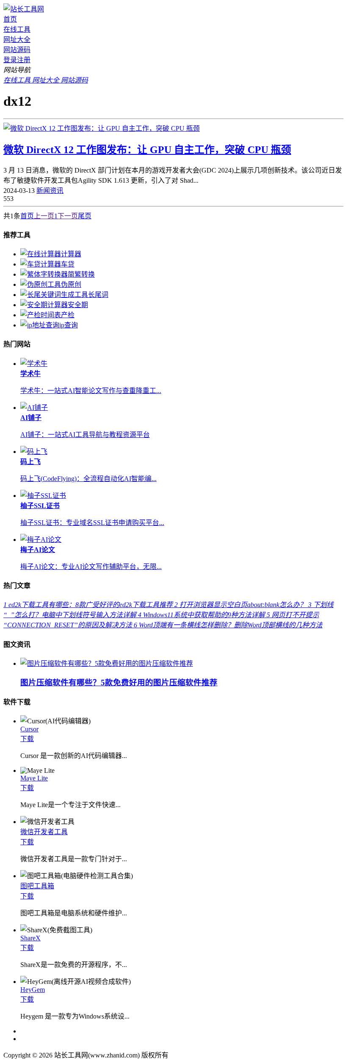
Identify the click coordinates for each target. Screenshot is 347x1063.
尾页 (84, 216)
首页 (10, 19)
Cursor (29, 729)
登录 (10, 59)
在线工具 (16, 29)
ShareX (30, 938)
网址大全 (16, 39)
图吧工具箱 (37, 886)
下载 (27, 738)
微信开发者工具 (44, 831)
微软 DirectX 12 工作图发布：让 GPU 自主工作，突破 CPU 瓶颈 (147, 149)
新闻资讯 (49, 190)
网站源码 (16, 49)
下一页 (68, 216)
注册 (23, 59)
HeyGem (32, 989)
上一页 (44, 216)
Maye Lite (34, 778)
